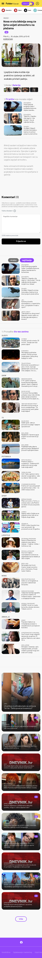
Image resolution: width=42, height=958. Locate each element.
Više (21, 919)
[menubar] (37, 3)
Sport (29, 10)
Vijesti (20, 10)
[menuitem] (37, 3)
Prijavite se (21, 241)
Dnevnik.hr (9, 10)
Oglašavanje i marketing (22, 952)
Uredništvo (6, 952)
